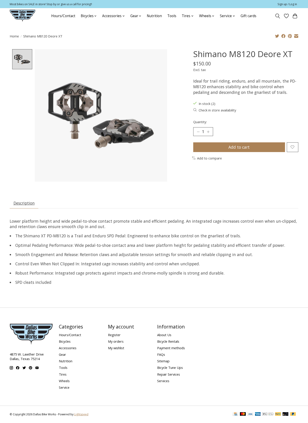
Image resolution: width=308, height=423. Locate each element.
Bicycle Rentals (168, 341)
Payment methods (171, 348)
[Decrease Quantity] (198, 132)
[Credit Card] (235, 414)
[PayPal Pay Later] (293, 414)
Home (14, 36)
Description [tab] (24, 203)
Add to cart (239, 147)
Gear (62, 354)
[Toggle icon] (277, 16)
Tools (171, 16)
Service (64, 387)
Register (114, 335)
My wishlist (116, 348)
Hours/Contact (63, 16)
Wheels (64, 381)
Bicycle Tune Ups (170, 367)
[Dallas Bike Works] (22, 16)
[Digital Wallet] (268, 414)
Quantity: (200, 122)
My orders (116, 341)
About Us (164, 335)
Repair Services (168, 374)
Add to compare (209, 158)
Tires (63, 374)
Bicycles (65, 341)
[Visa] (250, 414)
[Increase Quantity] (208, 132)
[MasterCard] (243, 414)
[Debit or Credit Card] (285, 414)
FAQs (161, 354)
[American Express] (258, 414)
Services (163, 381)
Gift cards (248, 16)
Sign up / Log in (287, 4)
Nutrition (154, 16)
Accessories (67, 348)
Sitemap (163, 361)
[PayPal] (278, 414)
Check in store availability (217, 110)
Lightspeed (81, 414)
